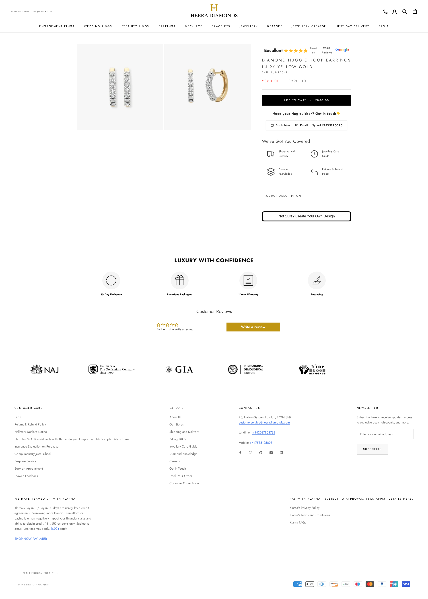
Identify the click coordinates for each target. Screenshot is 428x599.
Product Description (281, 196)
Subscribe (372, 449)
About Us (175, 417)
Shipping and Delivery (184, 431)
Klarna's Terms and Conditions (310, 515)
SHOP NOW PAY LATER (30, 538)
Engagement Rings (56, 26)
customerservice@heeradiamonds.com (264, 422)
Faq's (17, 417)
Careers (174, 461)
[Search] (404, 11)
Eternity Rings (135, 26)
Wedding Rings (98, 26)
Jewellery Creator (309, 26)
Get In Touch (177, 468)
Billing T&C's (177, 439)
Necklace (193, 26)
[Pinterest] (260, 452)
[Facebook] (240, 452)
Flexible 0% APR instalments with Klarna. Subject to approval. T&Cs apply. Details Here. (72, 439)
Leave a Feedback (26, 476)
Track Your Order (180, 476)
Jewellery (249, 26)
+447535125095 (261, 442)
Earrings (167, 26)
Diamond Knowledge (183, 454)
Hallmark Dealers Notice (30, 431)
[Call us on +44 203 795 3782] (385, 12)
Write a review (253, 326)
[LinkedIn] (281, 452)
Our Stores (176, 424)
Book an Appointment (28, 468)
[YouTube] (271, 452)
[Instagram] (250, 452)
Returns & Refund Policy (30, 424)
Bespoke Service (25, 461)
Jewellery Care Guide (183, 446)
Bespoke (274, 26)
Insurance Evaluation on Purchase (36, 446)
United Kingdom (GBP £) (29, 11)
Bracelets (221, 26)
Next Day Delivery (353, 26)
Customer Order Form (184, 483)
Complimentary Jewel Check (32, 454)
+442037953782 (263, 432)
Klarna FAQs (298, 522)
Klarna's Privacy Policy (304, 507)
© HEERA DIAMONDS (33, 584)
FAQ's (384, 26)
